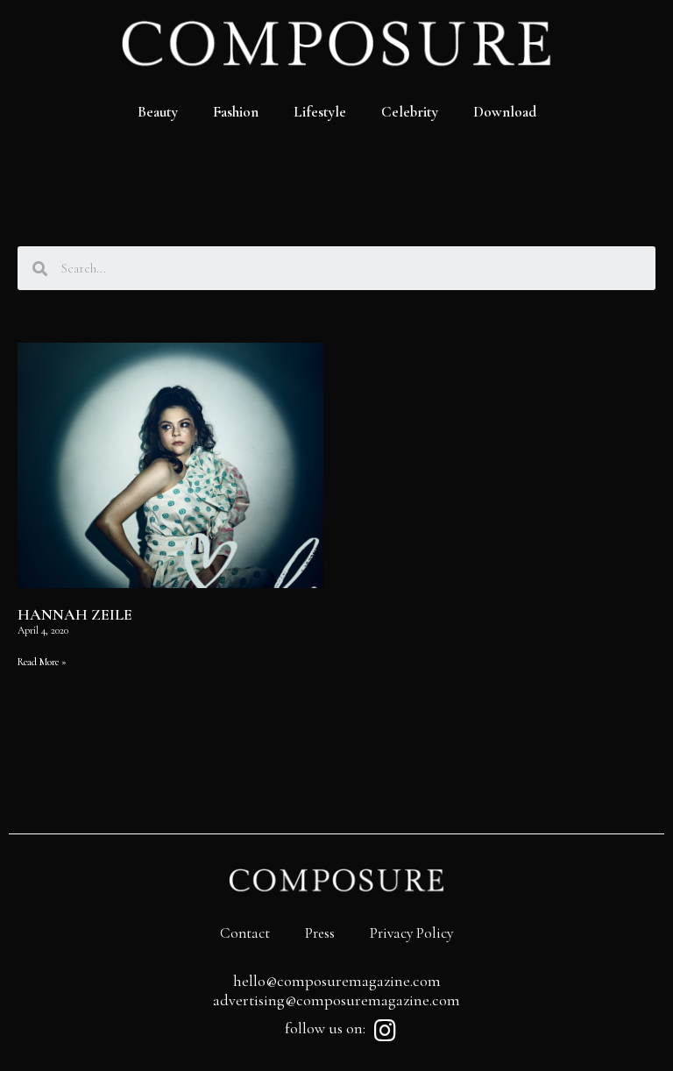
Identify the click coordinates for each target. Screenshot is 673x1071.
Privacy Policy (411, 933)
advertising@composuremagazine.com (336, 1000)
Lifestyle (320, 112)
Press (320, 933)
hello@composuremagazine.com (337, 980)
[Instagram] (384, 1030)
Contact (245, 933)
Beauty (158, 112)
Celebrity (409, 112)
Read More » (42, 662)
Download (504, 112)
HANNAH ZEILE (75, 614)
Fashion (236, 112)
